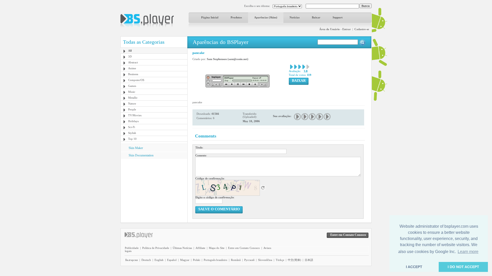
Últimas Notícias (182, 247)
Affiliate (200, 247)
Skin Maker (136, 148)
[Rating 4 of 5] (320, 116)
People (132, 109)
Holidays (133, 121)
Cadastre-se (361, 29)
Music (131, 91)
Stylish (132, 132)
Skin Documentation (141, 155)
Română (236, 259)
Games (132, 85)
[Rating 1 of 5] (297, 116)
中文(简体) (294, 259)
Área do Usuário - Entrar (335, 29)
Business (133, 74)
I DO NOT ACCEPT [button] (463, 267)
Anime (132, 68)
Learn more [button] (468, 251)
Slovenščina (265, 259)
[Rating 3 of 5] (312, 116)
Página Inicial (209, 17)
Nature (132, 103)
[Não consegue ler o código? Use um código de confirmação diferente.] (263, 187)
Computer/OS (136, 80)
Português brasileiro (215, 259)
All (130, 50)
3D (130, 56)
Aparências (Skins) (265, 17)
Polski (196, 259)
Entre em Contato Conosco (244, 247)
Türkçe (280, 259)
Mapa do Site (216, 247)
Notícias (295, 17)
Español (172, 259)
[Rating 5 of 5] (327, 116)
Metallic (133, 97)
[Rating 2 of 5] (305, 116)
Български (131, 259)
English (159, 259)
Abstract (133, 62)
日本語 (309, 259)
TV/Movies (134, 115)
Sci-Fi (131, 127)
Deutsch (146, 259)
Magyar (184, 259)
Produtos (236, 17)
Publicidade (132, 247)
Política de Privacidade (155, 247)
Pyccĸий (249, 259)
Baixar (316, 17)
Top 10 (132, 138)
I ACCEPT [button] (414, 267)
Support (338, 17)
